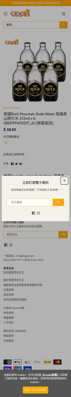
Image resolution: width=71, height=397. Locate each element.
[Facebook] (33, 213)
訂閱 (58, 202)
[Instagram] (38, 213)
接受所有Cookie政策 (35, 390)
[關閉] (64, 180)
